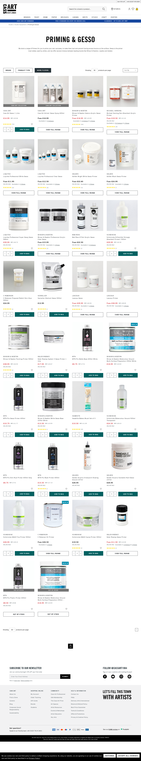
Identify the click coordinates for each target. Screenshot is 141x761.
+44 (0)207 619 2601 (133, 1)
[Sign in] (129, 9)
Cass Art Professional (58, 694)
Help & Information (78, 691)
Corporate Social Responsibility (15, 708)
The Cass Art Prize (57, 701)
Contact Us (75, 694)
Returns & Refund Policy (79, 704)
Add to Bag (24, 129)
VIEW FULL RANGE (53, 130)
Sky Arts (54, 717)
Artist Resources (56, 707)
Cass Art (13, 691)
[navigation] (44, 70)
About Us (13, 694)
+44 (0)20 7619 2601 (34, 731)
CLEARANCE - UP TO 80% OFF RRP (115, 21)
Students (34, 707)
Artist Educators (56, 714)
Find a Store (14, 697)
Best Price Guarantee (78, 707)
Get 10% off (121, 1)
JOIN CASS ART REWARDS (25, 21)
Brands (33, 704)
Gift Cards (34, 701)
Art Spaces (54, 704)
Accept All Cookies (128, 756)
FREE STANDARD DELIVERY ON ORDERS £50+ (70, 21)
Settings (109, 756)
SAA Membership (56, 697)
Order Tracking (36, 697)
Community (55, 691)
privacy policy (17, 680)
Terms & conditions (25, 680)
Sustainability (14, 713)
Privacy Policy (34, 758)
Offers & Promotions (77, 714)
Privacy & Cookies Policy (79, 717)
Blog (11, 704)
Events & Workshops (57, 710)
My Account (35, 694)
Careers (12, 701)
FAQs (72, 697)
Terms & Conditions (77, 710)
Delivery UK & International (80, 701)
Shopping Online (37, 691)
